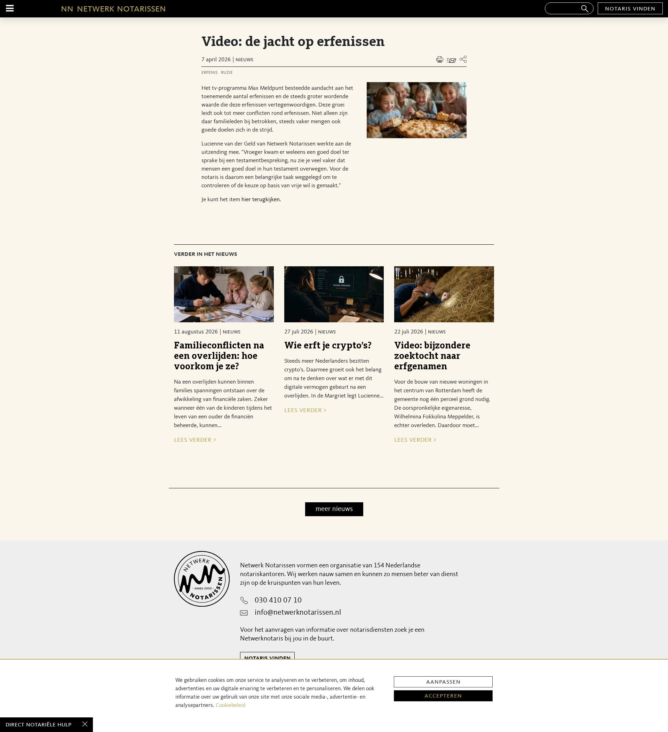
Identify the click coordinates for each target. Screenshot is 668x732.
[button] (463, 59)
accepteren (443, 695)
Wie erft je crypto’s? (328, 346)
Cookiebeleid (230, 705)
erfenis (209, 72)
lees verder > (195, 439)
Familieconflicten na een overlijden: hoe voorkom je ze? (219, 356)
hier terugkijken (260, 200)
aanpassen (443, 681)
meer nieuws (334, 509)
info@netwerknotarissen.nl (298, 612)
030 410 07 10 (278, 600)
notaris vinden (630, 8)
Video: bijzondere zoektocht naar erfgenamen (432, 356)
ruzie (227, 72)
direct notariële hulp (38, 724)
